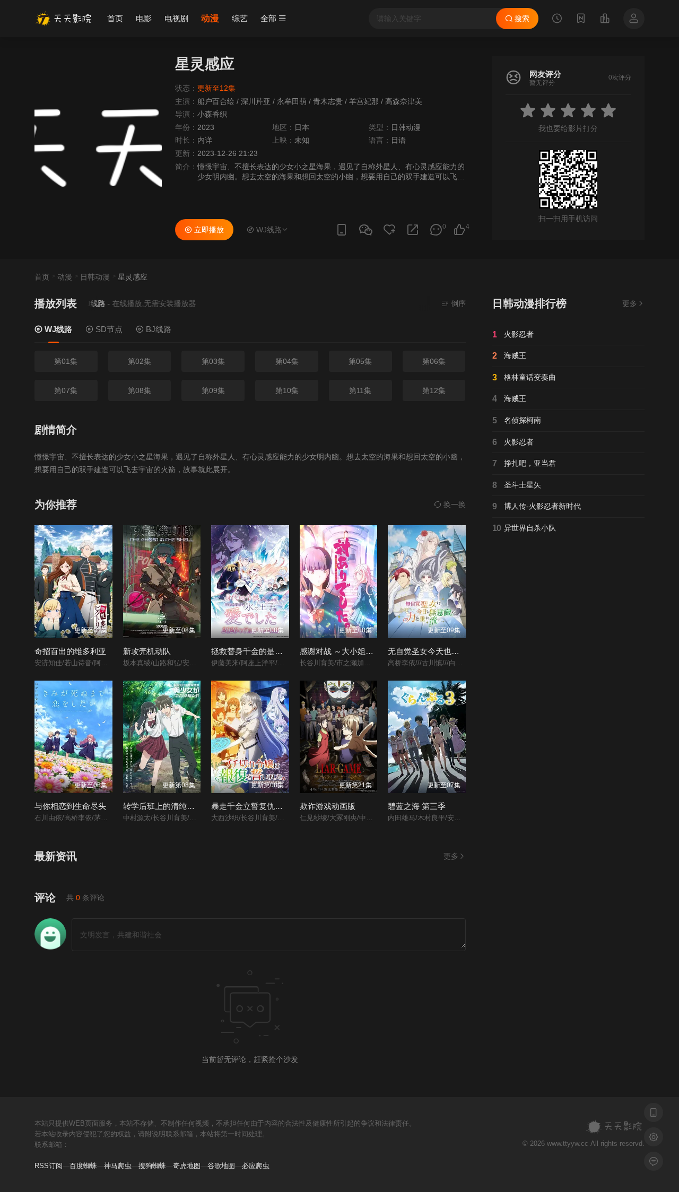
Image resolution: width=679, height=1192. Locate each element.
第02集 (139, 361)
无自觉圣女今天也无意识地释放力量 (451, 651)
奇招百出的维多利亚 (70, 651)
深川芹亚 (256, 101)
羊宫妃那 (364, 101)
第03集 (213, 361)
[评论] (436, 230)
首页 (115, 18)
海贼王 (509, 355)
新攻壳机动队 (147, 651)
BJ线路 (157, 329)
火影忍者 (513, 334)
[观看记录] (557, 19)
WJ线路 (57, 329)
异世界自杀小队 (524, 528)
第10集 (287, 390)
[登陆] (634, 18)
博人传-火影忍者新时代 (536, 506)
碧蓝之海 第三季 (417, 806)
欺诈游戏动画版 (327, 806)
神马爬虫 (118, 1166)
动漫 (210, 18)
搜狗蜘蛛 (152, 1166)
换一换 (453, 504)
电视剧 (176, 18)
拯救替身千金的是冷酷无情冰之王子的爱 (282, 651)
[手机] (341, 230)
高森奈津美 (403, 101)
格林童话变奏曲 (524, 377)
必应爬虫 (255, 1166)
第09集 (213, 390)
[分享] (412, 230)
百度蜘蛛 (83, 1166)
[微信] (365, 230)
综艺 (240, 18)
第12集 (434, 390)
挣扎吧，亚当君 (524, 463)
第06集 (434, 361)
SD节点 (108, 329)
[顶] (459, 230)
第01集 (65, 361)
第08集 (139, 390)
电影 (144, 18)
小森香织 (212, 114)
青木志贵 (328, 101)
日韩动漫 (406, 127)
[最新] (581, 19)
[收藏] (389, 230)
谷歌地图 (221, 1166)
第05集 (360, 361)
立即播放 (208, 229)
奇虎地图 (187, 1166)
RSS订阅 (48, 1166)
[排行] (604, 19)
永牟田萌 (292, 101)
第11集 (360, 390)
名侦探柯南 (516, 420)
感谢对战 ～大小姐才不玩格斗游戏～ (364, 651)
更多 (450, 856)
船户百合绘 (215, 101)
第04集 (287, 361)
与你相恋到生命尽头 (70, 806)
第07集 (65, 390)
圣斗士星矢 (516, 485)
